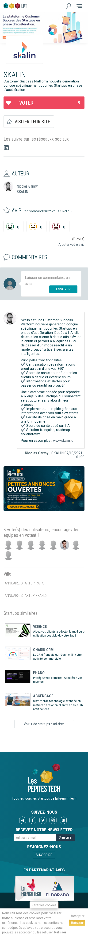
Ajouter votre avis (71, 244)
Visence (40, 626)
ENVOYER (63, 289)
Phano (39, 673)
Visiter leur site (32, 122)
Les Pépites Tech (15, 6)
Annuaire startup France (26, 595)
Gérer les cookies (44, 905)
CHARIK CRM (43, 650)
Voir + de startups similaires (44, 724)
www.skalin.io (63, 440)
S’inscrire (44, 855)
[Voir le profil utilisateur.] (10, 318)
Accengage (43, 696)
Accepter (77, 916)
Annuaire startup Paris (24, 583)
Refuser (60, 932)
